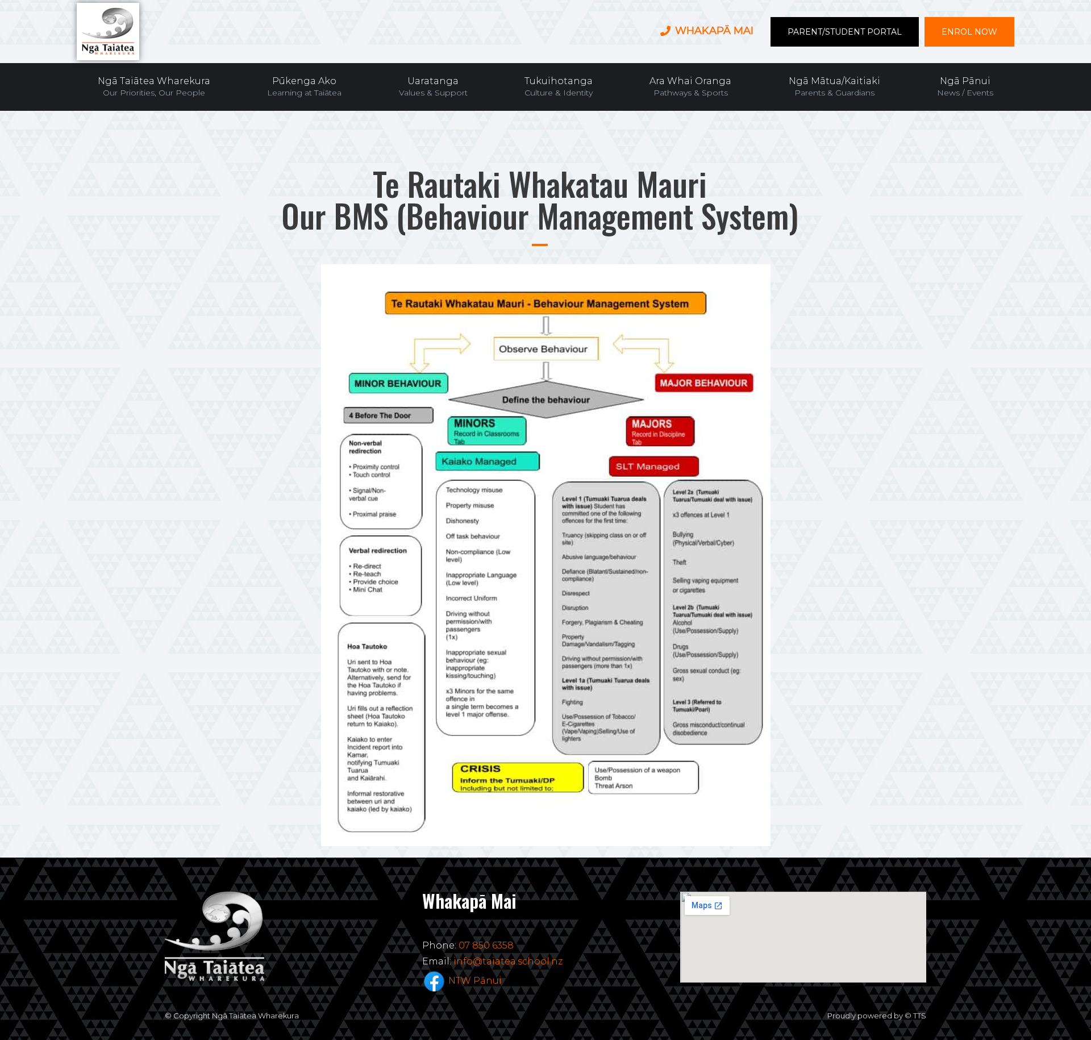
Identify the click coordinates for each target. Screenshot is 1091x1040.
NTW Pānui (475, 980)
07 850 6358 (486, 945)
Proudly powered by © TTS (876, 1015)
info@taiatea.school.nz (508, 961)
